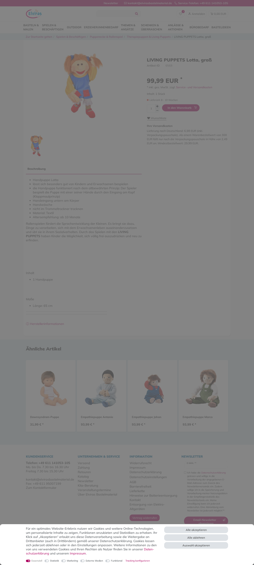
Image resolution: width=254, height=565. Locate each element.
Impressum (78, 553)
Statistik (54, 560)
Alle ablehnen (196, 537)
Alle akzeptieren (196, 530)
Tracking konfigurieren (137, 560)
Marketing (72, 560)
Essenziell (36, 560)
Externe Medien (94, 560)
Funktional (116, 560)
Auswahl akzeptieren (196, 545)
